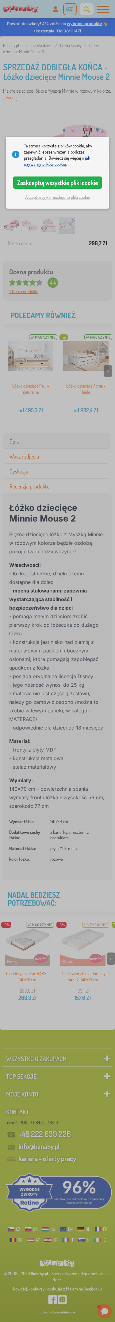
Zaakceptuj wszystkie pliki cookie (57, 183)
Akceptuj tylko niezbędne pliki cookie (57, 197)
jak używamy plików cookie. (57, 161)
